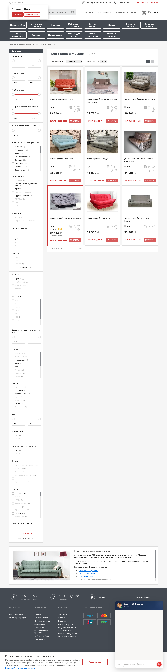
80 (17, 300)
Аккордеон (21, 150)
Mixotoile (20, 147)
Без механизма (23, 157)
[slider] (13, 60)
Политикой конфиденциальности (20, 668)
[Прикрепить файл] (119, 664)
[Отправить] (159, 664)
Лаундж (19, 363)
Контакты (131, 12)
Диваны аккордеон (87, 573)
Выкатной (21, 163)
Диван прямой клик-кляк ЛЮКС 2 (139, 99)
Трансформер (22, 285)
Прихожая (37, 35)
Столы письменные (18, 35)
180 (17, 320)
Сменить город (32, 14)
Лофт (18, 367)
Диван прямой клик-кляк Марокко (65, 218)
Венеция (20, 160)
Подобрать (26, 533)
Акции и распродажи (18, 617)
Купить (76, 121)
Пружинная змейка (24, 192)
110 (17, 307)
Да (17, 439)
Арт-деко (20, 353)
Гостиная (20, 390)
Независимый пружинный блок (26, 185)
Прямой (19, 279)
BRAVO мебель (22, 503)
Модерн (19, 370)
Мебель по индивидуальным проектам (41, 630)
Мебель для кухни (74, 35)
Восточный (21, 357)
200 (17, 324)
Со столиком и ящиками (26, 475)
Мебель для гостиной (74, 25)
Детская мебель (93, 25)
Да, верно (18, 14)
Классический (22, 360)
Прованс (20, 373)
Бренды (37, 614)
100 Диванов (21, 493)
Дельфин (21, 167)
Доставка (88, 12)
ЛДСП (18, 217)
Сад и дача (21, 407)
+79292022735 (127, 2)
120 (17, 310)
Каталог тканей (41, 617)
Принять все (95, 662)
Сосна (18, 261)
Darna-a (19, 507)
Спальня (20, 400)
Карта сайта (39, 639)
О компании (119, 12)
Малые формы (55, 35)
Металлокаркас (23, 267)
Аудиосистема (22, 482)
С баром (19, 472)
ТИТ (17, 497)
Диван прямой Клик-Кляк (61, 158)
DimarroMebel (22, 510)
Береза (19, 264)
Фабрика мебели (41, 636)
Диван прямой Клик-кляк (98, 218)
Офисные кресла (149, 25)
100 (17, 304)
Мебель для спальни (37, 25)
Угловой (19, 289)
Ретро (19, 377)
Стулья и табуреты (93, 35)
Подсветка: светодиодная (27, 465)
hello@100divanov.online (99, 2)
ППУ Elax (20, 199)
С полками (20, 469)
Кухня (18, 397)
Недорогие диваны (87, 576)
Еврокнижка (22, 170)
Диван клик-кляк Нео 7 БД (62, 99)
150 (17, 317)
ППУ (18, 189)
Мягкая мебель (17, 25)
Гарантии (107, 12)
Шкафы (111, 25)
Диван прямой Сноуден (98, 158)
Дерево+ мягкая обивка (26, 221)
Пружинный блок (23, 196)
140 (17, 314)
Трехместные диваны (88, 570)
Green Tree (21, 517)
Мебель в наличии (111, 35)
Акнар (19, 153)
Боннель (20, 180)
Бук (17, 257)
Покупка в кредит (66, 624)
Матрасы (55, 25)
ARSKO (19, 500)
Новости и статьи (42, 621)
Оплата (97, 12)
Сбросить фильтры (26, 538)
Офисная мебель (130, 25)
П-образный (21, 282)
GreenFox (20, 513)
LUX (17, 206)
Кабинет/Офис (22, 394)
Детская (19, 404)
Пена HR (19, 202)
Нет (18, 435)
